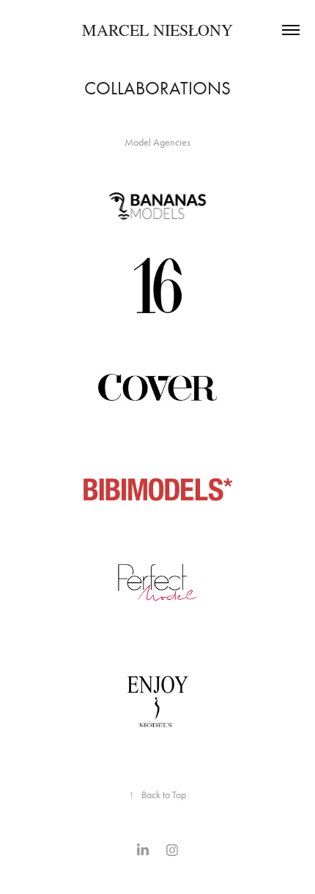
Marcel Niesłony (157, 29)
